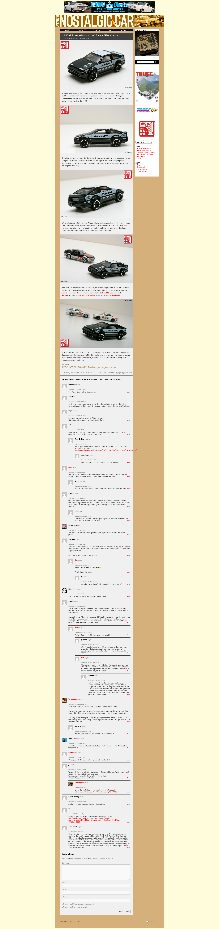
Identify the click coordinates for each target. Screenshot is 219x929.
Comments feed (142, 169)
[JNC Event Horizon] (82, 30)
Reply (128, 392)
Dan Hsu (86, 38)
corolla (75, 368)
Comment (65, 863)
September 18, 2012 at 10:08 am (90, 662)
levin (89, 368)
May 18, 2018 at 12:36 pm (75, 831)
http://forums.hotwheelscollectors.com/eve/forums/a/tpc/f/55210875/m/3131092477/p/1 (106, 450)
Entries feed (141, 167)
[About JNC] (125, 30)
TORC (139, 159)
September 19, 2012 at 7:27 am (77, 769)
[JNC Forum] (97, 30)
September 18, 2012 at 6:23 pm (77, 743)
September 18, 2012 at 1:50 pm (96, 680)
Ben (76, 511)
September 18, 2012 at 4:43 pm (90, 460)
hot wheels (82, 368)
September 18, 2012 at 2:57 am (77, 401)
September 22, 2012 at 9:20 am (77, 801)
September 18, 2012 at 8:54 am (83, 565)
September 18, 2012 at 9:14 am (77, 594)
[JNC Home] (67, 30)
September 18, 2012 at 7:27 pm (77, 757)
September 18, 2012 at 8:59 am (83, 444)
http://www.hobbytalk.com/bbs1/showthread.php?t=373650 (96, 792)
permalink (65, 365)
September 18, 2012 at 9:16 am (83, 486)
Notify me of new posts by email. (75, 907)
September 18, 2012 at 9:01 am (83, 516)
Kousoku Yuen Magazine (145, 155)
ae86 (69, 368)
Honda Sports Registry (144, 150)
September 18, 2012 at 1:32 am (77, 389)
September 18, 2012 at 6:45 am (77, 498)
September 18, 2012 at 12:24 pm (84, 731)
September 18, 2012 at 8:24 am (77, 544)
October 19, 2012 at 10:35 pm (76, 814)
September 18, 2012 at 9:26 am (83, 632)
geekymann (72, 752)
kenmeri (65, 295)
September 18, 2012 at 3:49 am (77, 415)
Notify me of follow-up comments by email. (79, 904)
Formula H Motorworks (144, 148)
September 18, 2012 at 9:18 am (77, 606)
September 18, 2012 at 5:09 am (77, 430)
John (70, 467)
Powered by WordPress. (152, 921)
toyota (88, 366)
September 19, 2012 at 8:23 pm (90, 581)
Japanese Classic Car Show (146, 153)
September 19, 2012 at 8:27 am (83, 787)
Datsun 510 (104, 293)
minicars (83, 366)
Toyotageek (73, 699)
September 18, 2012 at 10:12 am (77, 704)
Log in (139, 165)
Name (64, 882)
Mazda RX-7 (80, 295)
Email (64, 890)
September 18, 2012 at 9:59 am (90, 644)
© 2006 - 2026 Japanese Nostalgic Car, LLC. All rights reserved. (72, 921)
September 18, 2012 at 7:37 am (77, 530)
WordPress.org (142, 171)
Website (65, 897)
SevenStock (141, 157)
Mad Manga (90, 295)
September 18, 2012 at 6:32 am (77, 472)
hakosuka (113, 293)
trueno (113, 368)
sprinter (101, 368)
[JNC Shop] (111, 30)
